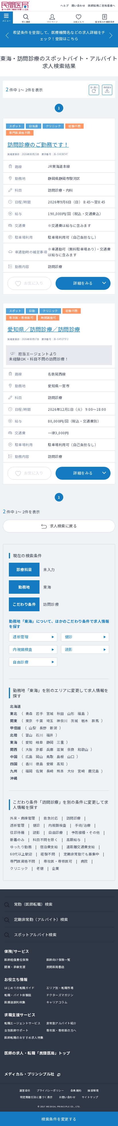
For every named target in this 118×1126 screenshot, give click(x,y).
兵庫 (50, 749)
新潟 (53, 727)
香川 (29, 763)
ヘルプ (64, 5)
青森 (29, 713)
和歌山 (83, 749)
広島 (29, 756)
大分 (70, 770)
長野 (43, 727)
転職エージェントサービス (22, 1023)
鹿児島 (93, 770)
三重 (60, 742)
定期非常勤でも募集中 (81, 853)
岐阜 (39, 742)
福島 (81, 713)
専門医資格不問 (22, 861)
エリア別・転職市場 (60, 988)
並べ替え (94, 87)
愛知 (29, 742)
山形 (70, 713)
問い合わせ (78, 5)
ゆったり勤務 (21, 846)
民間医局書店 (55, 967)
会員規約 (75, 1090)
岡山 (39, 756)
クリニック (19, 868)
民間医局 (15, 6)
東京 (29, 720)
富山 (29, 734)
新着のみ (17, 839)
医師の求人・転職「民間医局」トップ (37, 1053)
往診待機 (17, 832)
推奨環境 (93, 1090)
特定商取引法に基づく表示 (36, 1097)
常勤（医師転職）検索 (33, 904)
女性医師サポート (16, 1030)
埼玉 (50, 720)
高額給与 (73, 839)
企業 (55, 868)
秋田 (60, 713)
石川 (39, 734)
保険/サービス (16, 951)
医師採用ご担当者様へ (101, 5)
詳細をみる (83, 283)
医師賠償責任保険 (16, 959)
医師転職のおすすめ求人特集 (24, 1037)
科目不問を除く (45, 839)
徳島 (39, 763)
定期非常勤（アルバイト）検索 (41, 919)
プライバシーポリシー (50, 1090)
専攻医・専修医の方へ (61, 1030)
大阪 (29, 749)
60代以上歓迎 (21, 853)
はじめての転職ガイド (19, 988)
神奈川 (62, 720)
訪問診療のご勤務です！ (38, 144)
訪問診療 (73, 817)
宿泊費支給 (49, 846)
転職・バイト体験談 (18, 995)
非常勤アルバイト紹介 (61, 1023)
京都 (39, 749)
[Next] (111, 35)
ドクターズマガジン (60, 995)
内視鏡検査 (22, 649)
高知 (60, 763)
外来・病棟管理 (22, 817)
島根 (60, 756)
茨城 (74, 720)
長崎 (50, 770)
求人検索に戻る (63, 526)
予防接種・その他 (85, 832)
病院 (84, 861)
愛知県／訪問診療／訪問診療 (43, 329)
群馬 (95, 720)
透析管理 (20, 636)
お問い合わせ (67, 1097)
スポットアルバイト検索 (35, 934)
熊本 (60, 770)
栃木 (84, 720)
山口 (70, 756)
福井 (50, 734)
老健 (40, 868)
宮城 (50, 713)
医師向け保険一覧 (58, 959)
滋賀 (60, 749)
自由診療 (20, 662)
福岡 (29, 770)
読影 (69, 649)
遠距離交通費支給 (80, 846)
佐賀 (39, 770)
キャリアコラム (57, 1002)
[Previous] (7, 35)
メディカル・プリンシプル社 (29, 1073)
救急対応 (51, 817)
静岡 (50, 742)
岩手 (39, 713)
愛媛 (50, 763)
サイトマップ (90, 1097)
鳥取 (50, 756)
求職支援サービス (19, 1014)
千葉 (39, 720)
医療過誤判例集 (14, 1002)
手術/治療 (83, 825)
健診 (69, 636)
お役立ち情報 (15, 979)
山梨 (32, 727)
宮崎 (81, 770)
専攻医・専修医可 (58, 861)
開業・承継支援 (14, 967)
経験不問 (48, 853)
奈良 (70, 749)
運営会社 (24, 1090)
